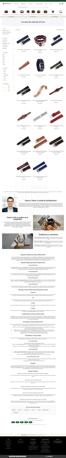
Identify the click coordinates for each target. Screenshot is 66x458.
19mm (22, 422)
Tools (50, 3)
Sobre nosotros (8, 448)
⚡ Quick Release (15, 412)
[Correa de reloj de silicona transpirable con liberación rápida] (24, 142)
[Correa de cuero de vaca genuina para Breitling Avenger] (40, 167)
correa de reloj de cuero (20, 344)
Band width (5, 52)
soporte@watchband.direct (57, 441)
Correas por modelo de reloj (33, 447)
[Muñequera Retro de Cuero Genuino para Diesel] (24, 167)
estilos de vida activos (23, 279)
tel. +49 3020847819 (58, 442)
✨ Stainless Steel (26, 409)
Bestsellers (16, 3)
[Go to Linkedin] (50, 456)
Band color (5, 68)
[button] (60, 29)
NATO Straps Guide (45, 449)
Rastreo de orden (20, 442)
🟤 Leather (14, 409)
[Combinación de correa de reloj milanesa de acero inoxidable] (40, 91)
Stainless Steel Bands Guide (45, 450)
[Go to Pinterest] (51, 456)
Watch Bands (30, 3)
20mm (26, 422)
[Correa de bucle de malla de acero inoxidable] (40, 116)
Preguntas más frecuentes (33, 449)
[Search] (47, 7)
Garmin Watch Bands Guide (45, 446)
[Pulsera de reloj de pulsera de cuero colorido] (24, 116)
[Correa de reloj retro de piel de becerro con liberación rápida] (40, 142)
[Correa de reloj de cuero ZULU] (24, 66)
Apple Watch (23, 3)
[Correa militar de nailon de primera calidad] (40, 40)
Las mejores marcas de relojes (33, 446)
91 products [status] (18, 29)
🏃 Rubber (39, 409)
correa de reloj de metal (22, 351)
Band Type (5, 38)
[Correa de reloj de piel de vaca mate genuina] (56, 116)
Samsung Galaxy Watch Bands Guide (45, 443)
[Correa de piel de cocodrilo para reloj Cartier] (24, 91)
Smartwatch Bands (39, 3)
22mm (30, 422)
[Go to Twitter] (48, 456)
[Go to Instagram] (46, 456)
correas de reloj (14, 267)
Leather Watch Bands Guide (45, 447)
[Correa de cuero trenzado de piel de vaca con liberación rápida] (56, 142)
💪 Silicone (33, 409)
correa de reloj (48, 268)
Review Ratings (5, 83)
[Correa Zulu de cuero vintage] (40, 66)
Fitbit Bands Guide (45, 444)
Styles (46, 3)
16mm (13, 422)
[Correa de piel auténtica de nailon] (56, 40)
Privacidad (8, 442)
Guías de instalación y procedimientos (33, 443)
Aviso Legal (8, 445)
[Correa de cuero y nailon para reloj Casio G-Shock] (56, 66)
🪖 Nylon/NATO (45, 409)
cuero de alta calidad (31, 311)
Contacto (8, 446)
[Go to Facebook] (45, 456)
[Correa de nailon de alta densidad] (24, 40)
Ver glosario (33, 444)
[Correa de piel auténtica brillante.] (56, 91)
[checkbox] (8, 30)
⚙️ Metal (19, 409)
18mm (17, 422)
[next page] (48, 188)
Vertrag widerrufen (24, 434)
